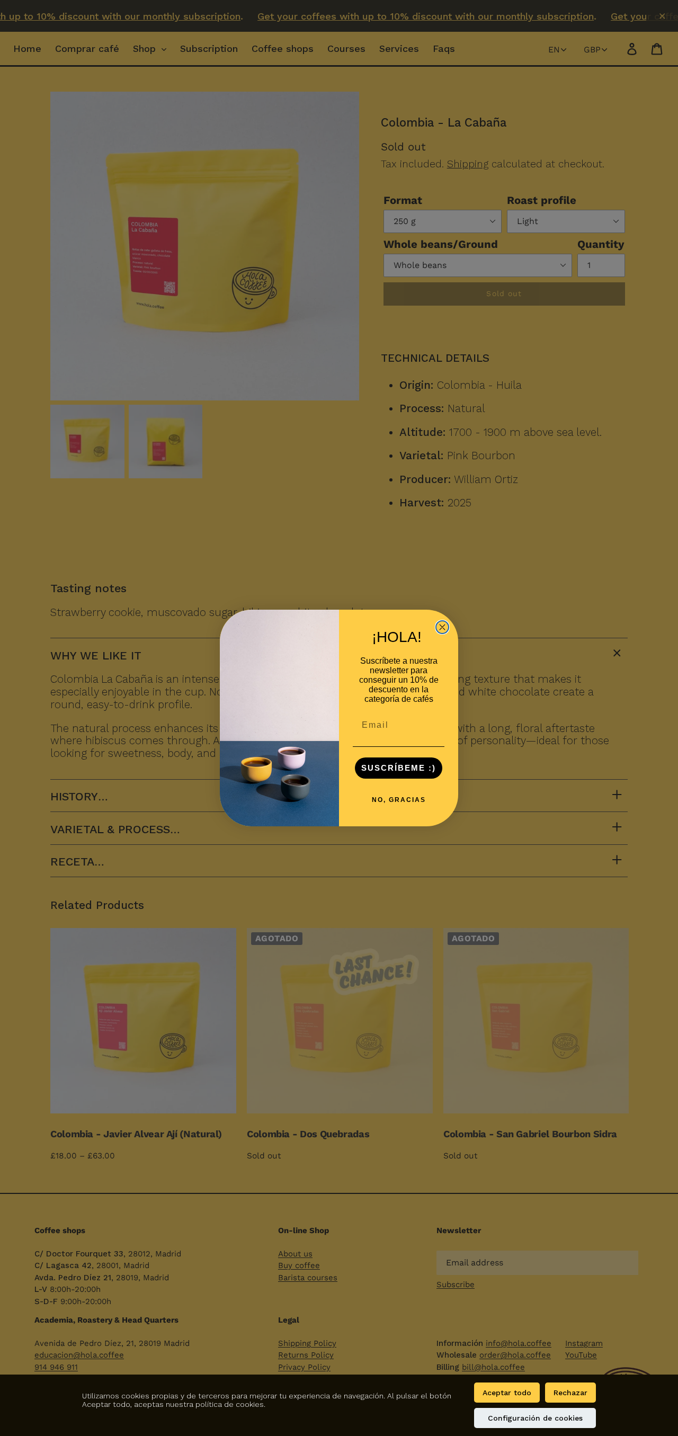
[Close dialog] (442, 627)
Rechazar (570, 1392)
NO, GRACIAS (399, 800)
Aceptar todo (507, 1392)
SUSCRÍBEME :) (398, 767)
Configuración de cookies (535, 1418)
